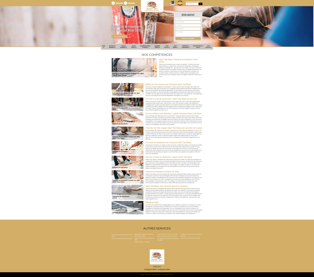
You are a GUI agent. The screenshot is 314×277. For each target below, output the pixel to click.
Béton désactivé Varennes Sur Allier (168, 234)
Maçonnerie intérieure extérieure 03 (145, 46)
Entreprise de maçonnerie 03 (112, 46)
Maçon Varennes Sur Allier (142, 242)
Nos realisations (119, 36)
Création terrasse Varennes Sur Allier (122, 238)
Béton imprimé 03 (175, 46)
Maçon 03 (103, 46)
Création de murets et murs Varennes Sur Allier (191, 235)
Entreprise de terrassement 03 (185, 46)
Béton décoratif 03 (208, 46)
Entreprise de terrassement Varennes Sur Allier (168, 239)
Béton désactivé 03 (167, 46)
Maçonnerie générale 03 (157, 46)
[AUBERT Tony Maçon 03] (157, 257)
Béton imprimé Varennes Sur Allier (167, 236)
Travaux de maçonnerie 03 (123, 46)
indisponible (119, 2)
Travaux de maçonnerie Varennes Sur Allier (122, 235)
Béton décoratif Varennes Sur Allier (190, 238)
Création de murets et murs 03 (198, 46)
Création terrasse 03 (133, 46)
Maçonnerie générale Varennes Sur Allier (145, 239)
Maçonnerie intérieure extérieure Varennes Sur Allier (144, 235)
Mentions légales (167, 274)
